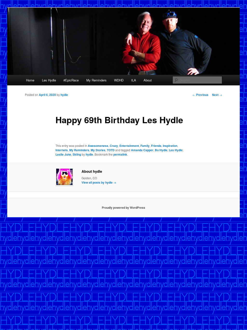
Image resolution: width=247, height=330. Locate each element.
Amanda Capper (142, 150)
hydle (64, 95)
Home (30, 80)
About (148, 80)
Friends (156, 145)
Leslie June (63, 154)
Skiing (77, 154)
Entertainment (129, 145)
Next (217, 95)
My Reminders (96, 80)
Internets (61, 150)
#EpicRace (71, 80)
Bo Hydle (161, 150)
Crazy (114, 145)
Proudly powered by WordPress (123, 207)
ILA (133, 80)
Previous (200, 95)
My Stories (98, 150)
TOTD (111, 150)
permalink (120, 154)
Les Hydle (49, 80)
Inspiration (170, 145)
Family (145, 145)
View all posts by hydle (99, 182)
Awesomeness (98, 145)
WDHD (119, 80)
